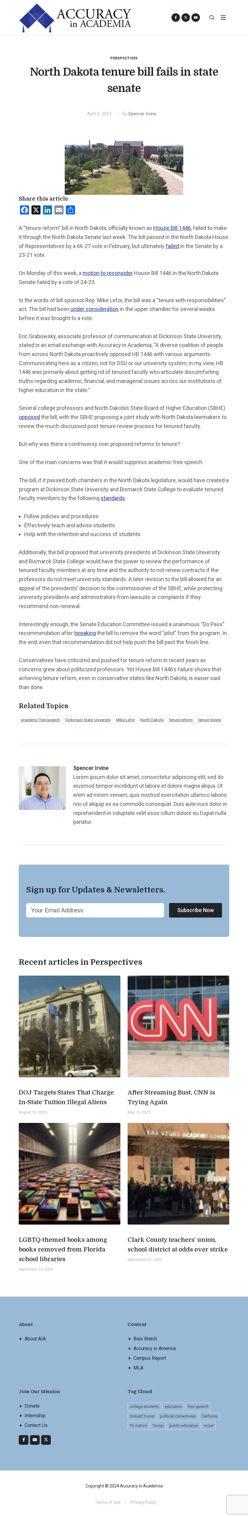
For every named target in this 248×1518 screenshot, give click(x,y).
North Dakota (152, 720)
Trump (158, 1425)
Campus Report (149, 1358)
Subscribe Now (195, 910)
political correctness (178, 1416)
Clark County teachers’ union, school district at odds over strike (178, 1244)
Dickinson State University (88, 720)
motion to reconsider (108, 273)
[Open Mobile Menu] (223, 17)
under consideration (94, 309)
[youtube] (195, 17)
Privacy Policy (143, 1502)
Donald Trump (142, 1416)
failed (172, 246)
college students (144, 1406)
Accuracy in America (154, 1348)
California (209, 1416)
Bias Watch (145, 1339)
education (173, 1406)
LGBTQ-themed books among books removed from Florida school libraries (63, 1249)
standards (113, 498)
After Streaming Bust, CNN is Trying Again (171, 1097)
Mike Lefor (125, 720)
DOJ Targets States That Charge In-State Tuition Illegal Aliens (66, 1097)
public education (183, 1425)
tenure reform (181, 720)
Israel (208, 1425)
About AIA (35, 1339)
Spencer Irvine (142, 113)
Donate (32, 1406)
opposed (29, 417)
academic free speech (40, 720)
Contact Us (35, 1425)
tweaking (85, 633)
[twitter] (46, 1440)
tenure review (209, 720)
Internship (35, 1415)
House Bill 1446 (172, 228)
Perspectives (124, 58)
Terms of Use (108, 1502)
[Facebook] (23, 1440)
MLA (138, 1368)
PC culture (138, 1425)
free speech (198, 1406)
